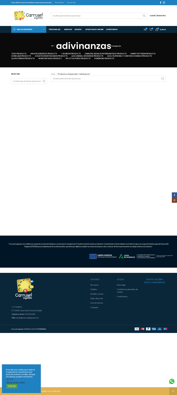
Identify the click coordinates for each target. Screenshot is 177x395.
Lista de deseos (96, 303)
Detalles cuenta (96, 294)
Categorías (116, 46)
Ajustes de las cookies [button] (15, 382)
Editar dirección (96, 298)
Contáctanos (122, 296)
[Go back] (53, 46)
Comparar (94, 307)
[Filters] (3, 336)
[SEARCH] (144, 16)
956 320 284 (30, 314)
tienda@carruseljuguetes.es (27, 318)
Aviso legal (121, 285)
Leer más (9, 379)
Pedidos (93, 289)
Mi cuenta (94, 285)
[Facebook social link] (160, 3)
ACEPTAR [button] (12, 386)
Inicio (53, 74)
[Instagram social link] (164, 3)
